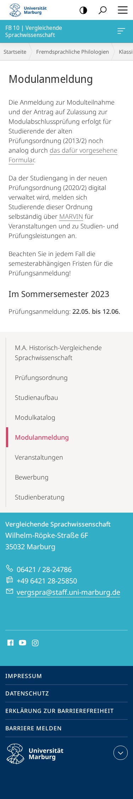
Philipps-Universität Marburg (47, 765)
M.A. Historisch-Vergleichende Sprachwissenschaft (58, 352)
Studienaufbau (36, 397)
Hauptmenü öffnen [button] (122, 10)
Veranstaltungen (39, 457)
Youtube (21, 643)
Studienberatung (40, 497)
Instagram (35, 643)
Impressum (23, 676)
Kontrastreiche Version (83, 10)
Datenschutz (27, 693)
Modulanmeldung (42, 437)
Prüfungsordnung (41, 377)
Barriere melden (33, 728)
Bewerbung (32, 477)
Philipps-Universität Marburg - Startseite (30, 9)
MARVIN (71, 216)
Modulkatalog (35, 417)
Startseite (15, 51)
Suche (102, 10)
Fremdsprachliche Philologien (72, 51)
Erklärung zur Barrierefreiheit (59, 711)
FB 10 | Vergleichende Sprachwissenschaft (122, 31)
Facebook (9, 643)
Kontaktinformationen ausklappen (120, 753)
